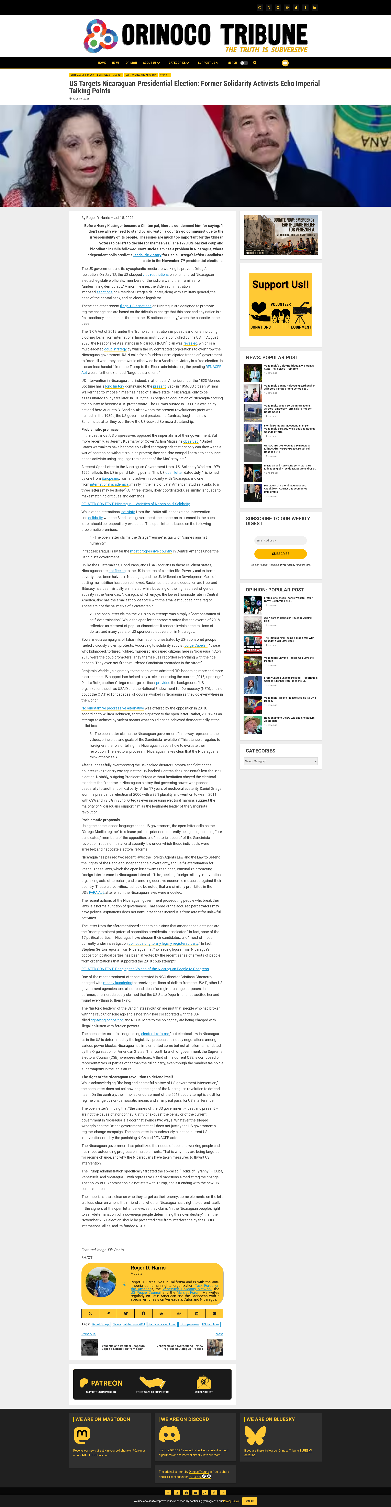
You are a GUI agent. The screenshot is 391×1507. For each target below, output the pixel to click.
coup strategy (115, 349)
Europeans (110, 478)
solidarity (95, 518)
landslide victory (147, 255)
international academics (109, 484)
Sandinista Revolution (162, 1324)
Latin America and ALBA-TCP (141, 75)
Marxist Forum (189, 1292)
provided (163, 683)
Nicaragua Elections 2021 (129, 1324)
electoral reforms (155, 1034)
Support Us (206, 63)
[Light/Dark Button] (244, 63)
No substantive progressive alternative (112, 708)
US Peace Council (145, 1292)
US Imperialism (189, 1324)
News (116, 63)
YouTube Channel (278, 63)
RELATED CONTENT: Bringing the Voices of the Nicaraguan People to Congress (145, 969)
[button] (254, 63)
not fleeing (117, 571)
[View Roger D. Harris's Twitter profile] (123, 1284)
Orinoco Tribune (199, 1471)
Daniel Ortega (101, 1324)
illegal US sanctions (136, 306)
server (180, 1450)
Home (102, 63)
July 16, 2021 (80, 98)
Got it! (249, 1501)
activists (128, 512)
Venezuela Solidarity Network (187, 1289)
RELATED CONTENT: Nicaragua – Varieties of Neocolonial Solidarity (135, 504)
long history (114, 386)
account (96, 1455)
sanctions (105, 292)
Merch (232, 63)
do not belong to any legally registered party (163, 943)
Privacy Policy (231, 1501)
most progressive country (151, 551)
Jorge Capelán (196, 645)
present (159, 386)
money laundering (117, 983)
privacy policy (287, 564)
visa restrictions (156, 274)
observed (191, 441)
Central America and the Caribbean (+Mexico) (96, 75)
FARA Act (96, 892)
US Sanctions (210, 1324)
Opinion (131, 63)
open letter (174, 472)
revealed (190, 343)
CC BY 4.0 (195, 1476)
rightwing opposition (107, 1020)
